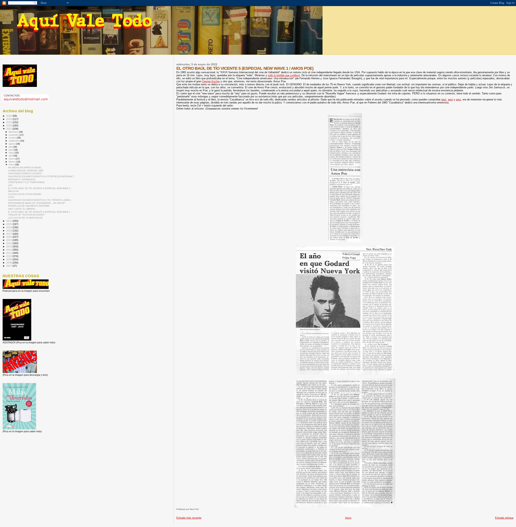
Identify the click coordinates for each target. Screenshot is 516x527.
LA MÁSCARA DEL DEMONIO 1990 (25, 170)
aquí (443, 99)
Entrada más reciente (188, 517)
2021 (9, 221)
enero (12, 164)
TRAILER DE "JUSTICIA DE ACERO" (26, 215)
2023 (9, 125)
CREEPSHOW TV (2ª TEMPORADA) (26, 182)
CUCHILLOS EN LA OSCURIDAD (24, 194)
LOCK (11, 197)
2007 (9, 266)
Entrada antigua (504, 517)
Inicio (348, 517)
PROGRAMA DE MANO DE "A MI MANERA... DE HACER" (36, 203)
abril (11, 155)
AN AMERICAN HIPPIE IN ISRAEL (25, 167)
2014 (9, 243)
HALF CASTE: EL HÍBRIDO (21, 209)
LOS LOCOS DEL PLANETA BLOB (25, 218)
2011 (9, 253)
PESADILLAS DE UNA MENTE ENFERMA (28, 206)
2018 (9, 230)
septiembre (14, 141)
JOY (10, 185)
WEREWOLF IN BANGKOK (21, 179)
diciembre (14, 132)
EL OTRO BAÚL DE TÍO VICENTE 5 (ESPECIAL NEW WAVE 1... (40, 212)
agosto (12, 144)
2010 (9, 256)
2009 (9, 259)
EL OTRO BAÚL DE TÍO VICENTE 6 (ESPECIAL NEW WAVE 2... (40, 188)
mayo (12, 152)
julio (11, 147)
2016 (9, 236)
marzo (12, 158)
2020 (9, 224)
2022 (9, 128)
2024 (9, 122)
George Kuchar (211, 81)
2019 (9, 227)
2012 (9, 249)
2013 (9, 246)
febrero (12, 161)
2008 (9, 262)
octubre (13, 137)
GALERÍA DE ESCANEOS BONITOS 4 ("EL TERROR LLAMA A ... (40, 200)
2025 (9, 119)
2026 (9, 116)
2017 (9, 233)
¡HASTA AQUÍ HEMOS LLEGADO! (25, 173)
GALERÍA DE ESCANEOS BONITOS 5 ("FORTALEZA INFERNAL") (41, 176)
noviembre (14, 135)
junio (11, 150)
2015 (9, 240)
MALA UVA (13, 191)
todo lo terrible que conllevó (284, 75)
